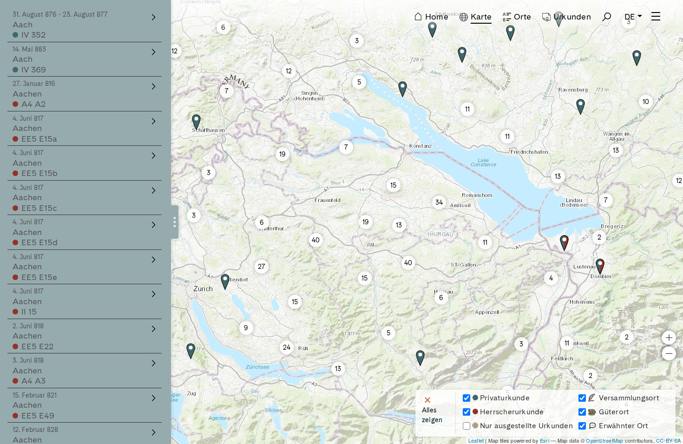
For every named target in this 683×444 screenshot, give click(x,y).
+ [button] (669, 337)
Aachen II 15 (28, 301)
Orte (522, 16)
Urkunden (572, 16)
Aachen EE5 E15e (35, 267)
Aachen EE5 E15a (35, 129)
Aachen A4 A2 (34, 94)
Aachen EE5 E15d (35, 232)
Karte (481, 16)
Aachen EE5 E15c (35, 198)
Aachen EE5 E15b (35, 163)
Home (436, 16)
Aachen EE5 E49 (35, 406)
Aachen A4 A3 (29, 371)
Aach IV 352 (60, 25)
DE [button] (629, 16)
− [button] (669, 353)
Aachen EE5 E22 (33, 336)
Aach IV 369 (29, 60)
